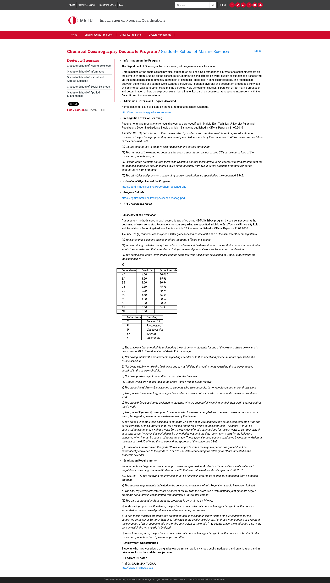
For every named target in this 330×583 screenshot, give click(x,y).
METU (72, 5)
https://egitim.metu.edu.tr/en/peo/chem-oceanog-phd (154, 186)
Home (74, 34)
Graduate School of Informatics (85, 71)
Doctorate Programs (160, 34)
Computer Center (86, 5)
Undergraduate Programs (99, 34)
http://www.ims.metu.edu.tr (138, 567)
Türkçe (222, 5)
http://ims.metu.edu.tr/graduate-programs (146, 112)
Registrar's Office (107, 5)
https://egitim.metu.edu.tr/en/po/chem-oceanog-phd (153, 198)
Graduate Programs (130, 34)
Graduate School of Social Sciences (88, 86)
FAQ (121, 5)
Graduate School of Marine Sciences (195, 51)
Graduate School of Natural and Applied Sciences (85, 79)
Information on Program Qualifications (132, 20)
